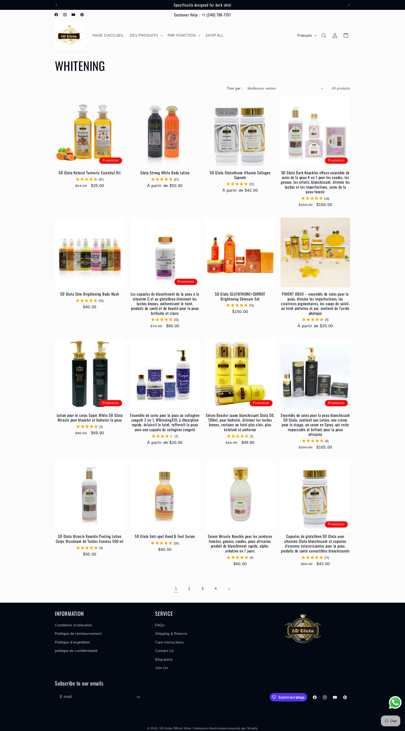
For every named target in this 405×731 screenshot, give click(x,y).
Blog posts (164, 659)
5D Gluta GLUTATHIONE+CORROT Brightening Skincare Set (240, 296)
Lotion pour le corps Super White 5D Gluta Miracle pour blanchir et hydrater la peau (90, 418)
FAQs (160, 625)
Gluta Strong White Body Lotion (165, 172)
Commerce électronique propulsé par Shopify (225, 728)
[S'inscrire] (138, 696)
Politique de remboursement (78, 634)
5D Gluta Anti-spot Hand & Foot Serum (165, 536)
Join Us (161, 668)
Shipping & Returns (171, 634)
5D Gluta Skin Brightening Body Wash (89, 294)
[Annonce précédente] (56, 5)
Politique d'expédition (72, 642)
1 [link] (176, 588)
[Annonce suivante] (349, 5)
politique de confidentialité (76, 651)
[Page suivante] (229, 588)
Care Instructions (169, 642)
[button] (146, 35)
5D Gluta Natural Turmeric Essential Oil (89, 172)
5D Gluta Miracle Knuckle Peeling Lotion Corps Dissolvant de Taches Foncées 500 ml (90, 539)
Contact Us (164, 651)
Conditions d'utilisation (73, 625)
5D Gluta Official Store (175, 728)
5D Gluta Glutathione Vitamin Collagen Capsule (240, 175)
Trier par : (235, 88)
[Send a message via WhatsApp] (395, 702)
